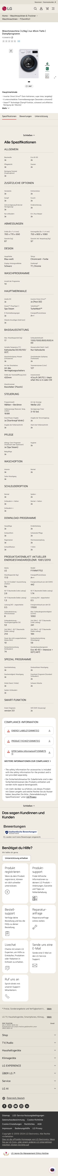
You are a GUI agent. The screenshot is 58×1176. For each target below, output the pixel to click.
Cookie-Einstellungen (12, 1124)
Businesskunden (48, 2)
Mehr (4, 108)
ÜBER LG (7, 1073)
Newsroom (38, 2)
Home (5, 15)
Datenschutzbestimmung (13, 1119)
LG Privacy (31, 797)
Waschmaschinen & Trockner (23, 15)
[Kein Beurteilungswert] (10, 41)
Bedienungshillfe (22, 1128)
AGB (39, 1124)
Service (6, 1080)
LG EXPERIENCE (11, 1065)
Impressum (7, 1128)
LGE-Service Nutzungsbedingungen (28, 1115)
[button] (35, 8)
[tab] (9, 116)
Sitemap (6, 1115)
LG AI (5, 1088)
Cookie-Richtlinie (35, 1119)
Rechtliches (29, 1124)
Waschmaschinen (10, 19)
